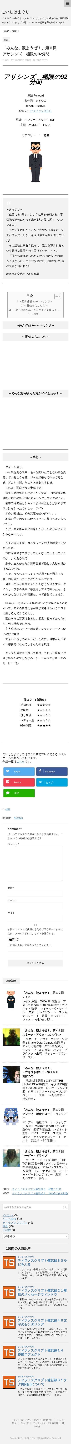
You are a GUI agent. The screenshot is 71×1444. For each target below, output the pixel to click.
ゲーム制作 (9, 1219)
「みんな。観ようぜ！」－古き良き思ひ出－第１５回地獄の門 (40, 1072)
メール (12, 900)
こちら (20, 761)
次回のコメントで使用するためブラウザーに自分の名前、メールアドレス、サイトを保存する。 (35, 931)
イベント (8, 1215)
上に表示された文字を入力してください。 (31, 945)
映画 (8, 809)
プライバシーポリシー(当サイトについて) (32, 1420)
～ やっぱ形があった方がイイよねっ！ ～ (36, 309)
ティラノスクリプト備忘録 (45, 1423)
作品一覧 (25, 1423)
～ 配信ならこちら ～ (36, 305)
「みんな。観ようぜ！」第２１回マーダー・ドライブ (43, 1153)
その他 (7, 1229)
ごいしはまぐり (15, 12)
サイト (11, 912)
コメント (13, 844)
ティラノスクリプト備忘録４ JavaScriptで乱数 (40, 1193)
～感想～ (36, 313)
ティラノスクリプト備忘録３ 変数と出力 (36, 1189)
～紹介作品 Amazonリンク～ (36, 301)
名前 (11, 888)
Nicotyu (18, 817)
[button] (56, 296)
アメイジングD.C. (41, 111)
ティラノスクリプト (15, 1222)
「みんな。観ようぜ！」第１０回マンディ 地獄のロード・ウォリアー (44, 1113)
